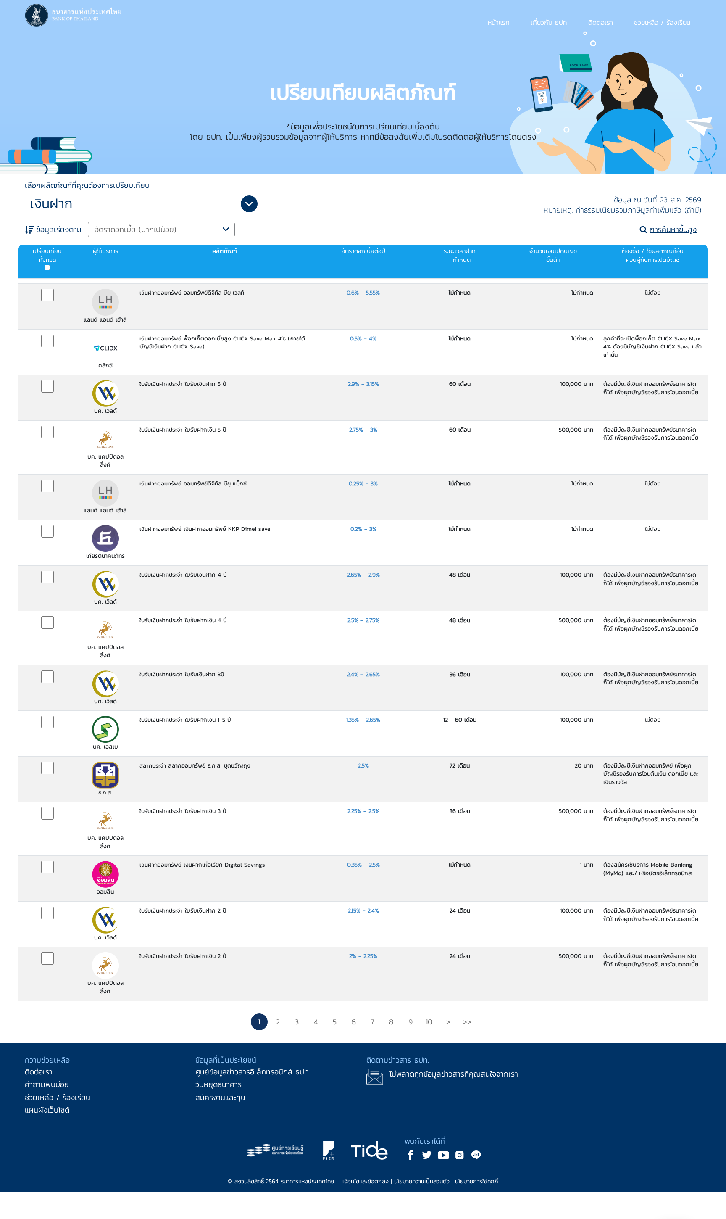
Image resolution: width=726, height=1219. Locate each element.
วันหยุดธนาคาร (218, 1084)
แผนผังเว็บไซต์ (47, 1110)
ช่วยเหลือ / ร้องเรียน (57, 1097)
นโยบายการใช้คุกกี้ (476, 1181)
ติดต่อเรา (39, 1071)
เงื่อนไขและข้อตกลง (365, 1181)
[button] (499, 22)
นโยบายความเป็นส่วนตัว (422, 1181)
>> (467, 1021)
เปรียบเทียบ (47, 255)
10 (429, 1021)
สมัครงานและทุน (220, 1097)
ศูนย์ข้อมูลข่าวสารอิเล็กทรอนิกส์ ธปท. (252, 1071)
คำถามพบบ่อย (47, 1084)
